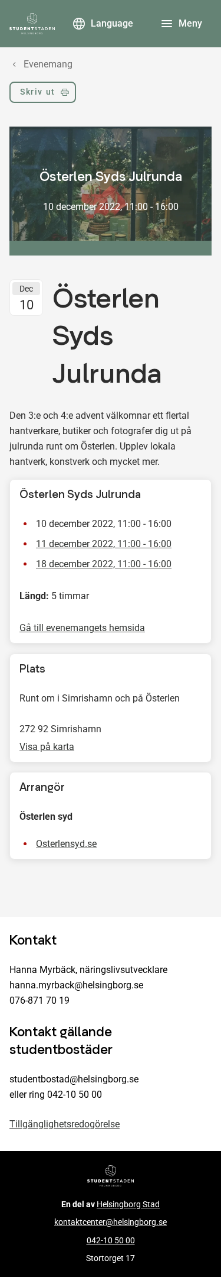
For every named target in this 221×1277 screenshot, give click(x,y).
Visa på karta (46, 746)
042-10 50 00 (111, 1241)
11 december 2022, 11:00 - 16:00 (103, 544)
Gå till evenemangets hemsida (82, 628)
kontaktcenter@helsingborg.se (110, 1222)
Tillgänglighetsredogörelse (64, 1124)
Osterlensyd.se (66, 843)
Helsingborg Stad (128, 1205)
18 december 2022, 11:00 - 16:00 (103, 564)
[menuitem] (42, 95)
